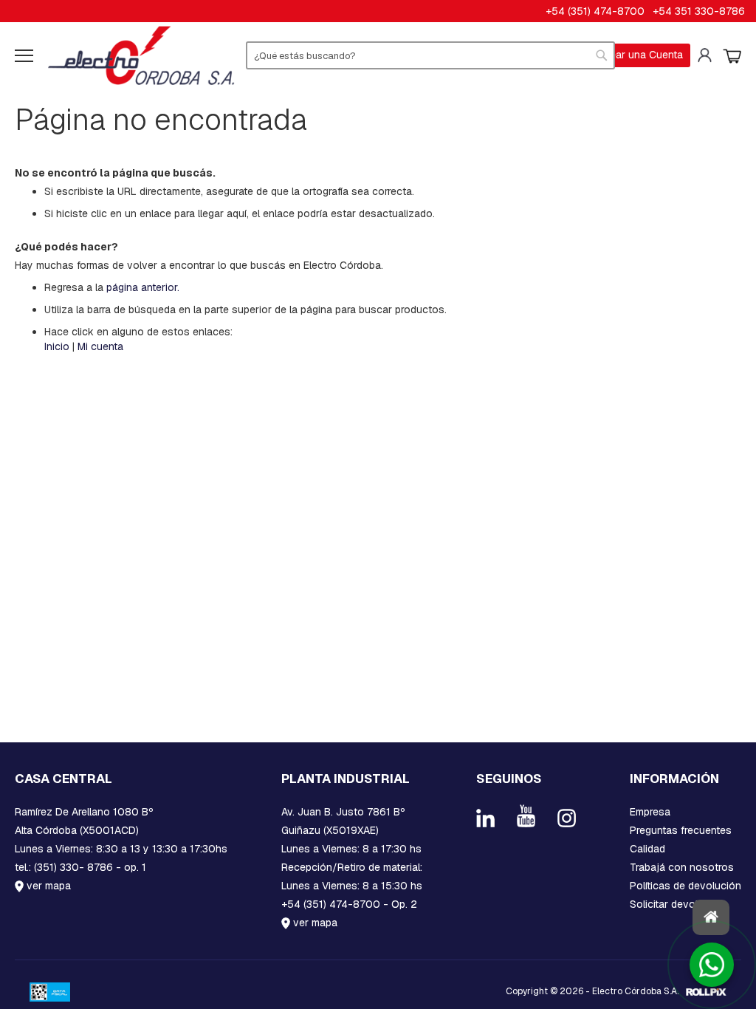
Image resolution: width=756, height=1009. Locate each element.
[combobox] (430, 55)
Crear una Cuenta (641, 54)
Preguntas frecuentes (681, 830)
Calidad (647, 848)
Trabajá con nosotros (682, 867)
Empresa (650, 811)
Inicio (56, 346)
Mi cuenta (706, 55)
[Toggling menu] (24, 55)
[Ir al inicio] (711, 917)
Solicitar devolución (677, 904)
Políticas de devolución (685, 885)
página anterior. (142, 287)
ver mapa (47, 885)
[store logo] (141, 55)
